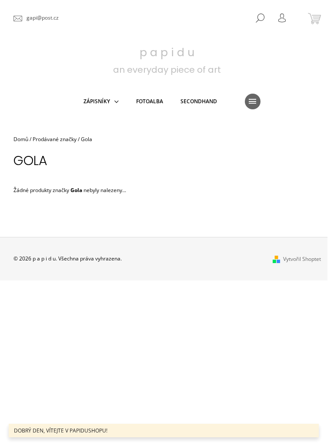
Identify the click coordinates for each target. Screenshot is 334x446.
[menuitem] (101, 101)
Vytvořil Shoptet (302, 259)
